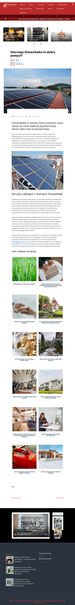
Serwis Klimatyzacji (45, 558)
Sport (50, 8)
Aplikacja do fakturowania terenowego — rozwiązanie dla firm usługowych (36, 19)
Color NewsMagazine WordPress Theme (51, 601)
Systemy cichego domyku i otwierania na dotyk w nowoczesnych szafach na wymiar (31, 529)
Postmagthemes (37, 602)
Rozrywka (40, 8)
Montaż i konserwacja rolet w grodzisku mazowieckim (17, 38)
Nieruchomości (26, 8)
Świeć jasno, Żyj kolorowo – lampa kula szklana (42, 38)
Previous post (16, 498)
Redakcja (19, 62)
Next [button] (60, 514)
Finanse (40, 4)
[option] (36, 19)
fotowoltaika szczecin (19, 242)
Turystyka (60, 8)
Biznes (22, 4)
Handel (51, 4)
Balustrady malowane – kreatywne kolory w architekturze (66, 38)
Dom (31, 4)
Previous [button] (56, 514)
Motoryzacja (62, 4)
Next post (60, 498)
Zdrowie (23, 13)
